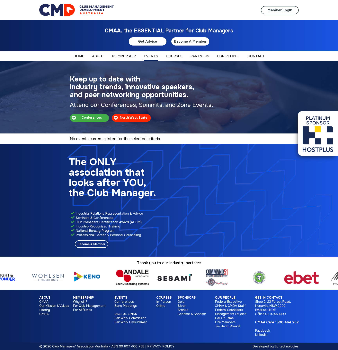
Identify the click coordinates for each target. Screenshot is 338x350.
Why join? (80, 302)
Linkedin (261, 335)
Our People (225, 297)
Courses (164, 297)
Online (160, 306)
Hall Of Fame (224, 318)
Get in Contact (268, 297)
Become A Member (190, 41)
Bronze (183, 310)
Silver (182, 306)
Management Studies (230, 314)
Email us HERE (265, 310)
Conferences (124, 302)
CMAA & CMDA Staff (230, 306)
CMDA (44, 314)
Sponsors (187, 297)
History (44, 310)
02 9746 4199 (275, 314)
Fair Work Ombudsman (130, 322)
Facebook (262, 331)
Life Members (225, 322)
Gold (181, 302)
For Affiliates (82, 310)
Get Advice (147, 41)
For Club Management (89, 306)
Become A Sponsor (192, 314)
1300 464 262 (287, 322)
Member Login (280, 10)
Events (120, 297)
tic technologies (287, 346)
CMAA (44, 302)
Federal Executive (228, 302)
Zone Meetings (125, 306)
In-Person (163, 302)
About (44, 297)
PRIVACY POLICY (160, 346)
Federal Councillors (229, 310)
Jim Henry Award (227, 326)
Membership (83, 297)
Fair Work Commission (130, 318)
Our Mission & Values (54, 306)
